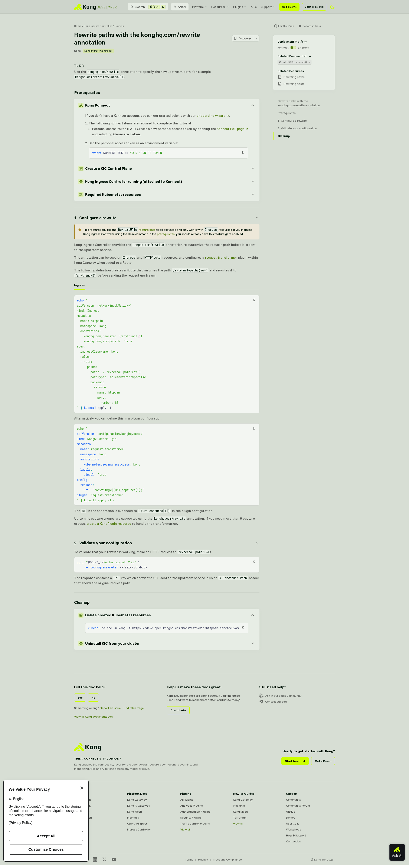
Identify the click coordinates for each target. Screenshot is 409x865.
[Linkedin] (95, 859)
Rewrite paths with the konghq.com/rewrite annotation (299, 103)
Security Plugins (191, 817)
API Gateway (82, 805)
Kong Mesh (134, 811)
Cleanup (81, 602)
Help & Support (296, 835)
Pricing (78, 829)
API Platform (82, 800)
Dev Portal (81, 823)
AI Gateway (81, 811)
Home (77, 25)
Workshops (293, 829)
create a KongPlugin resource (108, 523)
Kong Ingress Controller (98, 25)
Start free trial (295, 761)
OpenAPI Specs (137, 823)
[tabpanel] (166, 354)
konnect (283, 47)
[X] (104, 859)
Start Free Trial (314, 6)
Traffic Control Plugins (195, 823)
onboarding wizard (211, 115)
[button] (243, 152)
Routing (119, 25)
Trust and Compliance (227, 859)
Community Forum (298, 805)
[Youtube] (114, 859)
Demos (290, 817)
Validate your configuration (299, 128)
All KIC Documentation (296, 62)
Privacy (203, 859)
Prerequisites (87, 92)
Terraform (239, 817)
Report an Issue (110, 708)
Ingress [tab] (79, 285)
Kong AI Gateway (138, 805)
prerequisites (166, 234)
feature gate (137, 230)
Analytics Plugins (191, 805)
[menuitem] (199, 7)
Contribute (178, 710)
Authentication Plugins (195, 811)
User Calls (292, 823)
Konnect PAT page (230, 129)
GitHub (290, 811)
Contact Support (276, 702)
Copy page (245, 38)
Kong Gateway (137, 800)
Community (293, 800)
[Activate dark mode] (332, 6)
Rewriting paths (294, 77)
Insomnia (133, 817)
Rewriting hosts (294, 84)
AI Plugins (186, 800)
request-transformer (221, 257)
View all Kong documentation (93, 716)
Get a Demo (289, 6)
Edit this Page (135, 708)
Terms (189, 859)
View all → (187, 829)
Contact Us (293, 841)
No (93, 697)
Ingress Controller (139, 829)
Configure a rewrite (294, 121)
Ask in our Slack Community (283, 696)
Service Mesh (83, 817)
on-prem (303, 47)
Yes (80, 697)
